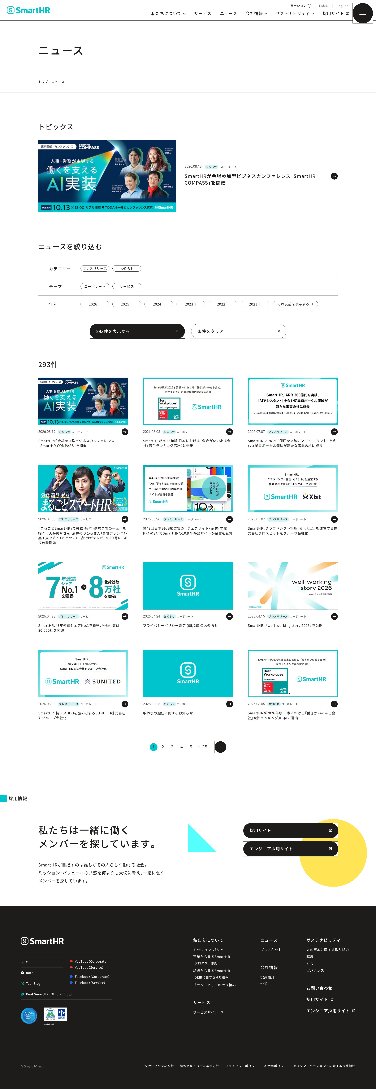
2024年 (159, 304)
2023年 (191, 304)
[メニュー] (363, 13)
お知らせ (127, 268)
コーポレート (94, 286)
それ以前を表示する (293, 303)
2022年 (223, 304)
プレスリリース (94, 268)
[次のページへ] (220, 747)
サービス (127, 286)
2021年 (255, 304)
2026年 (95, 304)
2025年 (127, 304)
